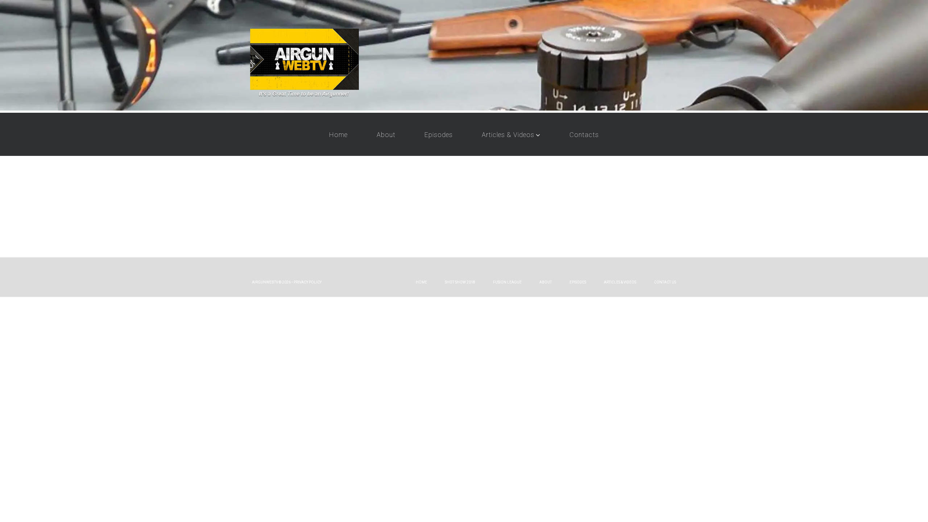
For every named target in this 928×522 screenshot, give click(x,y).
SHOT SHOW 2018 (460, 282)
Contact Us (665, 282)
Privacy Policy (308, 282)
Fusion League (507, 282)
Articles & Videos (508, 134)
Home (338, 134)
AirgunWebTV (265, 282)
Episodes (438, 134)
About (386, 134)
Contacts (584, 134)
